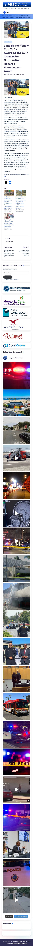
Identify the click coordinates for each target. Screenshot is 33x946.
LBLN (8, 239)
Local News (8, 41)
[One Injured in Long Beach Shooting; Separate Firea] (16, 872)
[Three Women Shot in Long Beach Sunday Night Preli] (16, 541)
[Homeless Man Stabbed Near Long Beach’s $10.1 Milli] (16, 402)
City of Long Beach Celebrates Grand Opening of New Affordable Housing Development (9, 223)
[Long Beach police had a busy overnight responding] (16, 734)
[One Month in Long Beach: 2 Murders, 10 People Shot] (16, 623)
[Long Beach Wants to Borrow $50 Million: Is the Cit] (16, 568)
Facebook (7, 923)
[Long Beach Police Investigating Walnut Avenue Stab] (16, 761)
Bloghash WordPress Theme (19, 943)
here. (5, 176)
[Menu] (7, 12)
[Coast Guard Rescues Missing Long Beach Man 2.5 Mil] (16, 458)
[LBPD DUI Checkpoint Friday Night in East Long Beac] (16, 485)
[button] (9, 241)
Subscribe (7, 277)
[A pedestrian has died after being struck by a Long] (16, 706)
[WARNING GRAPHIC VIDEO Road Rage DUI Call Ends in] (16, 789)
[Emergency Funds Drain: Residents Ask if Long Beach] (16, 844)
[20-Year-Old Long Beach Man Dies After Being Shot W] (16, 430)
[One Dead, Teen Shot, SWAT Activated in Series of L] (16, 817)
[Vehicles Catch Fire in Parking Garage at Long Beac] (16, 596)
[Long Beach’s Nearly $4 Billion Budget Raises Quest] (16, 679)
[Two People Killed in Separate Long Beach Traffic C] (16, 375)
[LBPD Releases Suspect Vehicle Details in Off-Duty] (16, 900)
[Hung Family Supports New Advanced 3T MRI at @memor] (16, 513)
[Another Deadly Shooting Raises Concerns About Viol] (16, 651)
